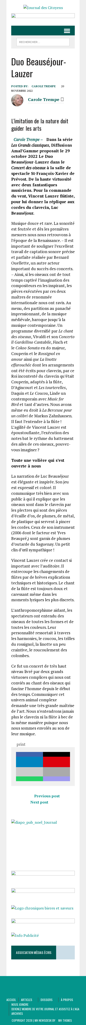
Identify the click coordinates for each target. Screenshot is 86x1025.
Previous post (47, 796)
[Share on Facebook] (29, 754)
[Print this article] (56, 771)
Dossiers (47, 1000)
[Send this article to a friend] (29, 771)
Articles (26, 1000)
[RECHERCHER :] (42, 41)
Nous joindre (19, 1004)
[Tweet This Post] (56, 754)
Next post (39, 802)
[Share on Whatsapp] (29, 778)
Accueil (11, 1000)
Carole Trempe (44, 86)
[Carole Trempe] (17, 103)
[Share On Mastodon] (56, 778)
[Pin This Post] (56, 762)
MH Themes (65, 1020)
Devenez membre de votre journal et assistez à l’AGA (45, 1009)
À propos (67, 1000)
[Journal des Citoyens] (43, 8)
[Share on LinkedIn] (29, 762)
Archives (17, 1013)
